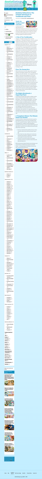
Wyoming (8, 253)
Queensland (9, 284)
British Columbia (10, 259)
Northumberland (10, 101)
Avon (8, 47)
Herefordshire (9, 83)
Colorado (8, 187)
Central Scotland (10, 136)
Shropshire (9, 108)
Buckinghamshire (10, 51)
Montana (8, 216)
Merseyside (9, 93)
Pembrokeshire (10, 165)
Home (6, 473)
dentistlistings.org (30, 18)
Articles (6, 29)
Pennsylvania (9, 235)
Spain (8, 315)
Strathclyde (9, 150)
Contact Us (35, 473)
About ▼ (9, 9)
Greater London (10, 76)
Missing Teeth (7, 356)
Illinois (8, 197)
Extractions (7, 349)
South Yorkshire (10, 111)
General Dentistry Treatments (8, 352)
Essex (8, 72)
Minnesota (9, 212)
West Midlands (9, 121)
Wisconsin (9, 252)
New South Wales (10, 278)
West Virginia (9, 250)
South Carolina (9, 237)
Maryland (8, 207)
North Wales (9, 163)
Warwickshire (9, 120)
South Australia (10, 285)
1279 (11, 460)
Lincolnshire (9, 92)
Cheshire (8, 56)
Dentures (6, 347)
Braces (6, 342)
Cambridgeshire (10, 54)
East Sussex (9, 71)
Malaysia (8, 311)
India (8, 308)
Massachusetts (9, 208)
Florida (8, 191)
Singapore (9, 313)
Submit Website (24, 9)
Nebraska (8, 218)
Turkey (8, 318)
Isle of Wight (9, 86)
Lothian (8, 148)
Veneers (6, 340)
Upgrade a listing (8, 18)
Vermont (8, 246)
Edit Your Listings (18, 473)
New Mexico (9, 225)
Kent (8, 87)
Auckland (8, 297)
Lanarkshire (9, 147)
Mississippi (9, 214)
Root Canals (7, 357)
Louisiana (8, 204)
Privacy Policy (29, 473)
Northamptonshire (10, 99)
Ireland (8, 309)
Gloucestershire (10, 73)
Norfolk (8, 94)
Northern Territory (10, 281)
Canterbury (9, 299)
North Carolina (9, 228)
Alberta (8, 258)
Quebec (8, 270)
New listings (10, 42)
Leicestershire (9, 90)
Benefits (23, 473)
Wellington (9, 301)
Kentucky (8, 202)
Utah (8, 244)
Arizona (8, 183)
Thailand (8, 316)
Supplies (8, 329)
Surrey (8, 117)
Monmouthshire (10, 160)
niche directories (7, 20)
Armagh (8, 175)
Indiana (8, 198)
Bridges (6, 337)
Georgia (8, 193)
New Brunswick (10, 263)
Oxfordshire (9, 107)
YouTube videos (8, 31)
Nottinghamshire (10, 104)
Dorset (8, 66)
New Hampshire (10, 221)
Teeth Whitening (8, 362)
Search (7, 13)
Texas (8, 243)
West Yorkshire (9, 125)
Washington (9, 249)
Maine (8, 205)
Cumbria (8, 62)
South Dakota (9, 240)
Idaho (8, 195)
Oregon (8, 233)
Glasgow (8, 141)
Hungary (8, 306)
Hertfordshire (9, 85)
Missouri (8, 215)
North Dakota (9, 229)
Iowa (8, 200)
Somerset (8, 110)
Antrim (8, 174)
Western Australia (10, 291)
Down (8, 176)
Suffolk (8, 115)
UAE (7, 319)
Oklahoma (9, 232)
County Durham (10, 59)
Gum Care (7, 354)
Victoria (8, 289)
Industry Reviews (10, 324)
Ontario (8, 266)
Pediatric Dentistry (8, 332)
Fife (7, 140)
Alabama (8, 181)
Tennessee (9, 242)
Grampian (8, 143)
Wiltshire (8, 128)
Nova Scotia (9, 265)
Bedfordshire (9, 48)
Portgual (8, 312)
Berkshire (8, 49)
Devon (8, 65)
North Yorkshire (10, 96)
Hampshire (9, 82)
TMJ (6, 335)
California (8, 186)
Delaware (8, 190)
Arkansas (8, 184)
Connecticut (9, 188)
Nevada (8, 219)
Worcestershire (9, 129)
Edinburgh (9, 139)
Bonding (6, 364)
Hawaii (8, 194)
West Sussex (9, 124)
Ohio (8, 230)
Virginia (8, 247)
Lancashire (9, 89)
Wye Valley (9, 169)
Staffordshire (9, 114)
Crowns (6, 346)
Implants (6, 344)
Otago (8, 300)
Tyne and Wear (9, 118)
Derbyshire (9, 64)
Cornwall (8, 58)
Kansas (8, 201)
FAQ (8, 473)
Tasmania (8, 288)
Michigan (8, 211)
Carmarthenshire (10, 158)
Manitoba (8, 262)
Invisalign (7, 339)
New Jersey (9, 223)
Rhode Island (9, 236)
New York (8, 226)
